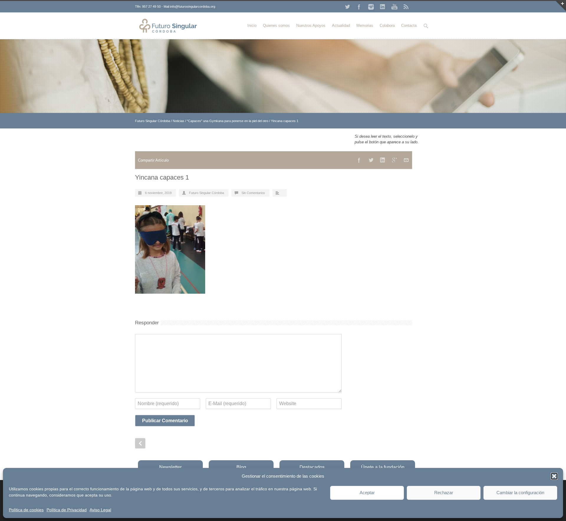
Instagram (371, 7)
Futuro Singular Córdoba (152, 121)
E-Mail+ (406, 160)
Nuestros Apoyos (310, 25)
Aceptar (367, 492)
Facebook (359, 7)
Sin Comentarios (253, 193)
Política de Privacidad (67, 509)
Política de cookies (26, 509)
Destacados (312, 467)
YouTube (394, 7)
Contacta (409, 25)
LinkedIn (383, 7)
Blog (241, 467)
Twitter (347, 7)
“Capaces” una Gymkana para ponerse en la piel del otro (227, 121)
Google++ (394, 160)
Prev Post (140, 443)
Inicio (251, 25)
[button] (554, 476)
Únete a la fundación (382, 467)
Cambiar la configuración (520, 492)
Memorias (364, 25)
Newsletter (170, 467)
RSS (406, 7)
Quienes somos (276, 25)
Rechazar (443, 492)
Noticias (178, 121)
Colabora (387, 25)
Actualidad (341, 25)
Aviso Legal (100, 509)
